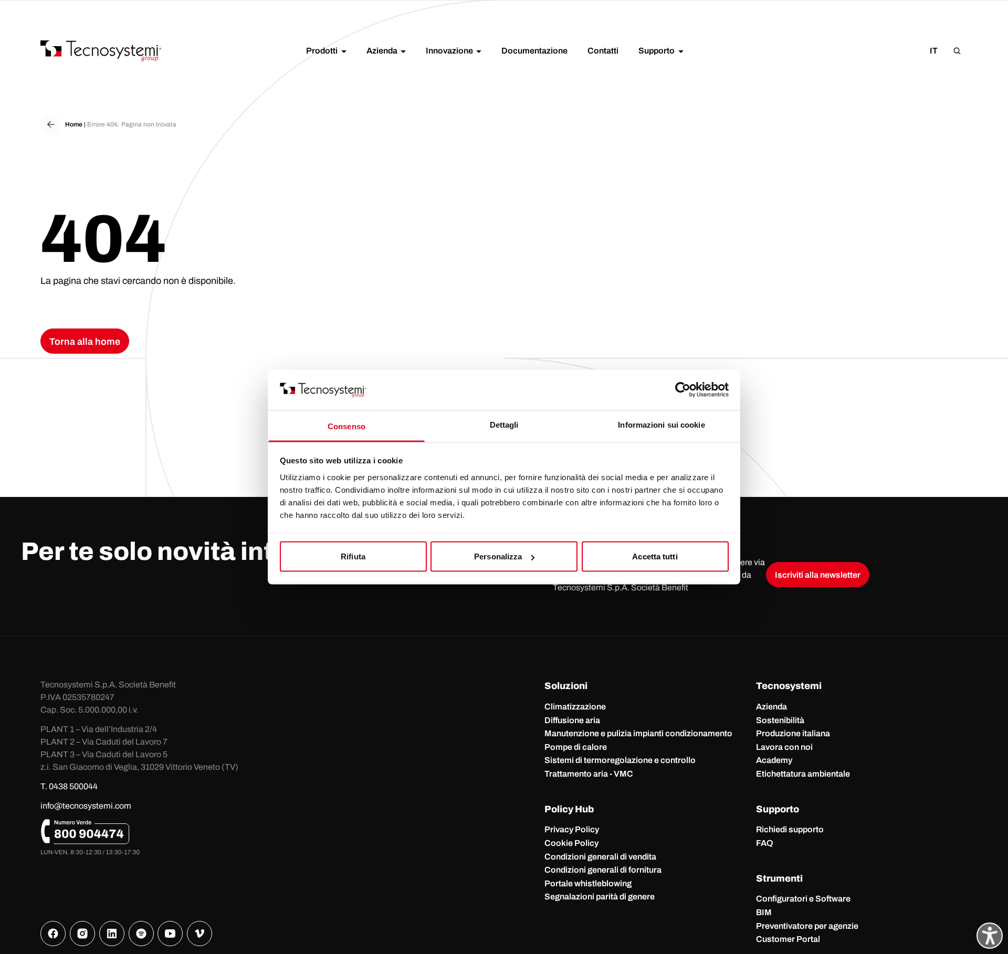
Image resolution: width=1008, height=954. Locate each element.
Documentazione (534, 50)
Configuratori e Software (803, 898)
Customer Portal (788, 939)
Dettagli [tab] (504, 424)
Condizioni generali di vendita (600, 856)
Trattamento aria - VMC (588, 773)
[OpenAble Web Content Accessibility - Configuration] (990, 936)
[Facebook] (53, 933)
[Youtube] (170, 933)
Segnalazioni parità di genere (599, 896)
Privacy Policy (571, 829)
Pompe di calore (575, 747)
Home (73, 124)
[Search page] (957, 51)
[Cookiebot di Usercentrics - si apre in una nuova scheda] (683, 390)
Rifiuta (353, 556)
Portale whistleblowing (588, 883)
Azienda (771, 706)
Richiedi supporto (790, 829)
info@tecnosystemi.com (85, 805)
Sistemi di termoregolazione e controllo (620, 760)
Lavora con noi (784, 747)
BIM (764, 912)
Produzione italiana (793, 733)
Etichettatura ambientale (803, 773)
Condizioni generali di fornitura (603, 869)
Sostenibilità (780, 720)
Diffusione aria (572, 720)
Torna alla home (84, 341)
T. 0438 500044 (69, 786)
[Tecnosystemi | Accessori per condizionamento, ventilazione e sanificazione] (100, 50)
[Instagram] (82, 933)
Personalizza (498, 556)
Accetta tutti (654, 556)
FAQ (764, 843)
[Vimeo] (199, 933)
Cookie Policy (571, 843)
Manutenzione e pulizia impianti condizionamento (638, 733)
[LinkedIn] (111, 933)
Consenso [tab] (346, 425)
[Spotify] (141, 933)
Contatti (602, 50)
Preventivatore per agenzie (807, 925)
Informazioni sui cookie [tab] (661, 424)
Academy (774, 760)
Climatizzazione (575, 706)
